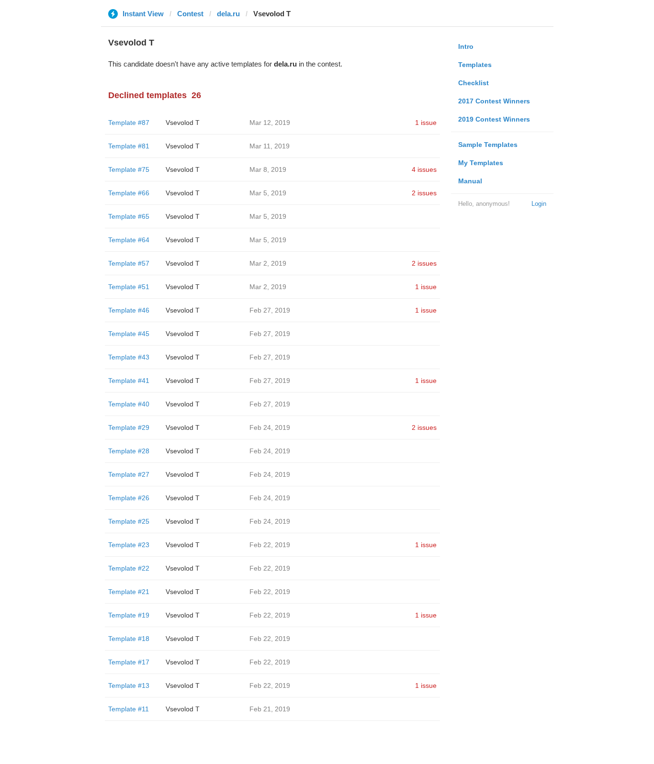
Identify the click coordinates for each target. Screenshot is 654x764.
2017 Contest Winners (494, 101)
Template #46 (128, 310)
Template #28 (128, 451)
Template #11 (128, 709)
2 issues (424, 193)
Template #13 (128, 685)
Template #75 (128, 169)
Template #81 (128, 146)
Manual (470, 181)
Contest (190, 14)
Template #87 (128, 122)
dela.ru (228, 14)
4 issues (424, 169)
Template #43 (128, 357)
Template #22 (128, 568)
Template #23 (128, 545)
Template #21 (128, 591)
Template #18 (128, 638)
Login (538, 203)
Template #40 (128, 404)
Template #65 (128, 216)
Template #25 (128, 521)
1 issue (426, 122)
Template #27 (128, 474)
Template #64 (128, 240)
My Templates (480, 163)
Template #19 (128, 615)
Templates (475, 64)
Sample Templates (488, 144)
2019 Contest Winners (494, 119)
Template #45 (128, 333)
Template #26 (128, 498)
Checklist (473, 83)
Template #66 (128, 193)
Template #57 (128, 263)
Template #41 (128, 380)
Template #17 (128, 662)
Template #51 (128, 287)
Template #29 (128, 427)
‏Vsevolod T (183, 122)
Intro (466, 46)
